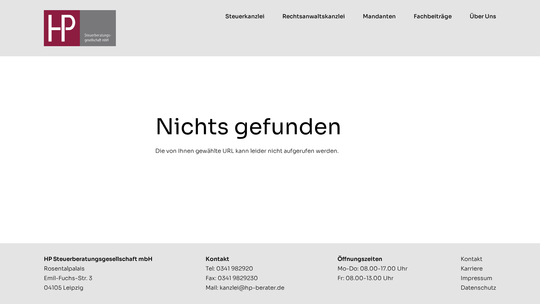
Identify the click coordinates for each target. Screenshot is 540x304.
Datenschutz (478, 287)
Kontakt (471, 259)
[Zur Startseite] (80, 28)
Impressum (476, 278)
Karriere (472, 268)
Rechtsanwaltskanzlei (313, 16)
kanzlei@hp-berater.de (252, 287)
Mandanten (379, 16)
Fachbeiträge (433, 16)
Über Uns (483, 16)
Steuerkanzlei (244, 16)
